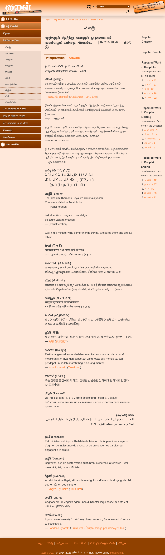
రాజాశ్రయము (9, 84)
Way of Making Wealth (13, 116)
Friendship (6, 130)
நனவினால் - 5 (152, 138)
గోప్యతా (122, 543)
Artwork (74, 58)
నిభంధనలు (47, 552)
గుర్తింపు (6, 90)
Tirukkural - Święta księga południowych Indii (98, 528)
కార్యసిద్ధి (7, 66)
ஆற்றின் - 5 (151, 130)
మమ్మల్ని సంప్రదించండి (102, 543)
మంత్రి (6, 47)
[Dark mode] (128, 11)
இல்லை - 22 (150, 97)
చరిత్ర (50, 543)
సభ (5, 96)
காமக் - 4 (149, 147)
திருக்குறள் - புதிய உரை (83, 96)
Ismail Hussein (57, 367)
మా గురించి (80, 543)
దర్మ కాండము (11, 19)
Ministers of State (10, 40)
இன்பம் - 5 (151, 134)
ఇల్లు (40, 543)
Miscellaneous (8, 137)
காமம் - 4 (149, 143)
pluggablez (116, 552)
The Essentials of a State (13, 109)
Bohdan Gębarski (59, 528)
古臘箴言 (61, 341)
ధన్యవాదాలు (63, 543)
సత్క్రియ (7, 60)
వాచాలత (7, 53)
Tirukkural (74, 367)
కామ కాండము (12, 144)
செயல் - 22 (150, 197)
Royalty (5, 33)
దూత (5, 78)
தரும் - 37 (150, 84)
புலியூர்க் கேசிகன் (58, 96)
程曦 (51, 341)
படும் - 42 (150, 80)
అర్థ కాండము (11, 26)
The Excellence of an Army (14, 123)
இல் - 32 (149, 89)
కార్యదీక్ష (6, 72)
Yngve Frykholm (58, 489)
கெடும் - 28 (150, 93)
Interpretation (55, 58)
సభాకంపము (8, 102)
